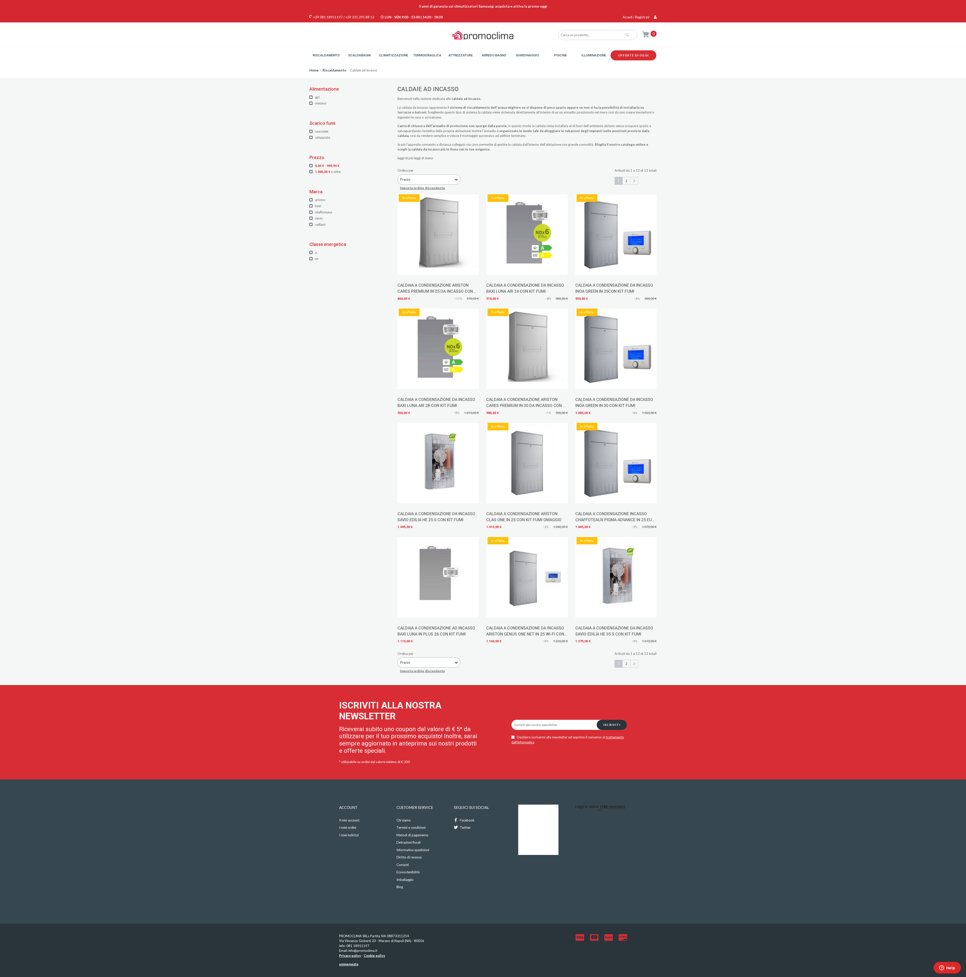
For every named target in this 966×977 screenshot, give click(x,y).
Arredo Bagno (494, 55)
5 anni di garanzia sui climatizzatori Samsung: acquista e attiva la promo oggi (483, 6)
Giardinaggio (527, 55)
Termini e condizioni (411, 827)
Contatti (402, 865)
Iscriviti (612, 725)
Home (314, 70)
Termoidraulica (427, 55)
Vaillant (320, 224)
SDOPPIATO (322, 137)
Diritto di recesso (409, 857)
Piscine (560, 55)
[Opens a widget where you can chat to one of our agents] (947, 968)
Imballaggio (405, 880)
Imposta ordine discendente (422, 188)
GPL (316, 97)
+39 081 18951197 (328, 17)
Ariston (319, 200)
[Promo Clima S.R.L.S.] (483, 34)
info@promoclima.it (362, 951)
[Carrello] (645, 34)
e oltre (328, 172)
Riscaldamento (326, 55)
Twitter (465, 827)
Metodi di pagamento (412, 835)
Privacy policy (350, 956)
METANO (320, 103)
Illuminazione (593, 55)
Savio (318, 218)
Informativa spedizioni (412, 850)
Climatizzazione (393, 55)
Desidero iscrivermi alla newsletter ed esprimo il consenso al (567, 739)
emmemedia (348, 964)
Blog (399, 887)
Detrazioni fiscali (408, 842)
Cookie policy (374, 956)
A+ (316, 259)
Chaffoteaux (323, 212)
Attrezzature (460, 55)
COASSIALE (321, 131)
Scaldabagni (359, 55)
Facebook (466, 820)
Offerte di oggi (633, 55)
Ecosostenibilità (408, 872)
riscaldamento (478, 107)
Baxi (317, 206)
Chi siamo (403, 820)
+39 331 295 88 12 (359, 17)
